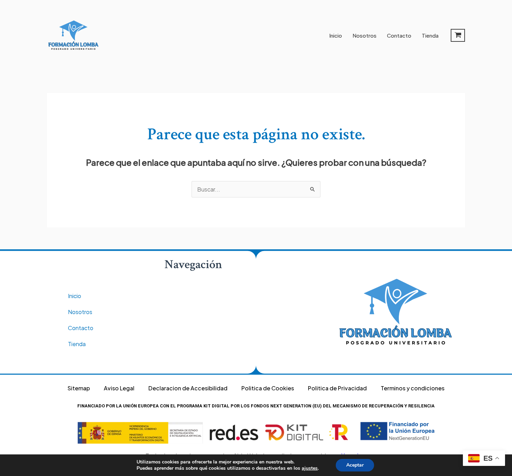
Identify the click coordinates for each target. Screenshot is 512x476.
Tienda (430, 35)
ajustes (310, 468)
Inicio (335, 35)
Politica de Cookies (267, 388)
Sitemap (79, 388)
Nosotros (364, 35)
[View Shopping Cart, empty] (458, 35)
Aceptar (355, 465)
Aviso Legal (119, 388)
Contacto (399, 35)
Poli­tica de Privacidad (337, 388)
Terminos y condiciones (412, 388)
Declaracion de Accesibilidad (187, 388)
